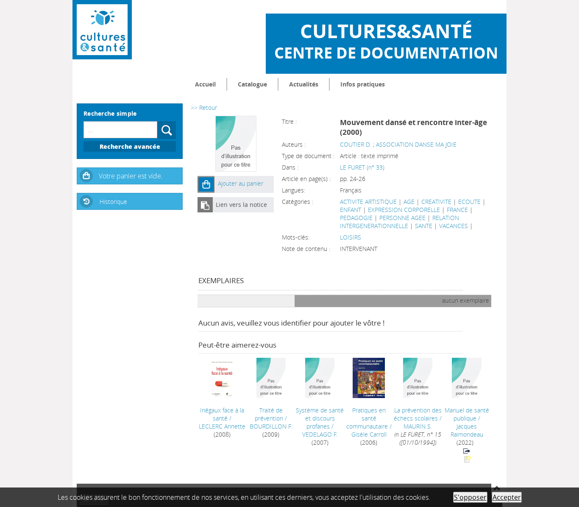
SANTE (423, 226)
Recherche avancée (130, 146)
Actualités (303, 84)
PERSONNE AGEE (402, 218)
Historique (113, 202)
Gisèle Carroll (369, 434)
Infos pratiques (362, 84)
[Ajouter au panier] (206, 184)
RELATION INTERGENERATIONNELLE (399, 222)
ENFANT (350, 210)
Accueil (205, 84)
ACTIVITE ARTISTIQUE (368, 202)
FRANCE (457, 210)
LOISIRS (350, 237)
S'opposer (470, 497)
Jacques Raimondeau (467, 430)
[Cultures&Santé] (102, 29)
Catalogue (252, 84)
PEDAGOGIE (356, 218)
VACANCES (453, 226)
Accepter (507, 497)
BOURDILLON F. (271, 426)
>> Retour (204, 107)
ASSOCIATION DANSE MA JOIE (416, 144)
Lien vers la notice (241, 205)
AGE (409, 202)
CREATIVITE (436, 202)
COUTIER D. (355, 144)
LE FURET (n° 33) (362, 167)
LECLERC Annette (222, 426)
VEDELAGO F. (320, 434)
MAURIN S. (418, 426)
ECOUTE (469, 202)
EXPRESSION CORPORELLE (404, 210)
